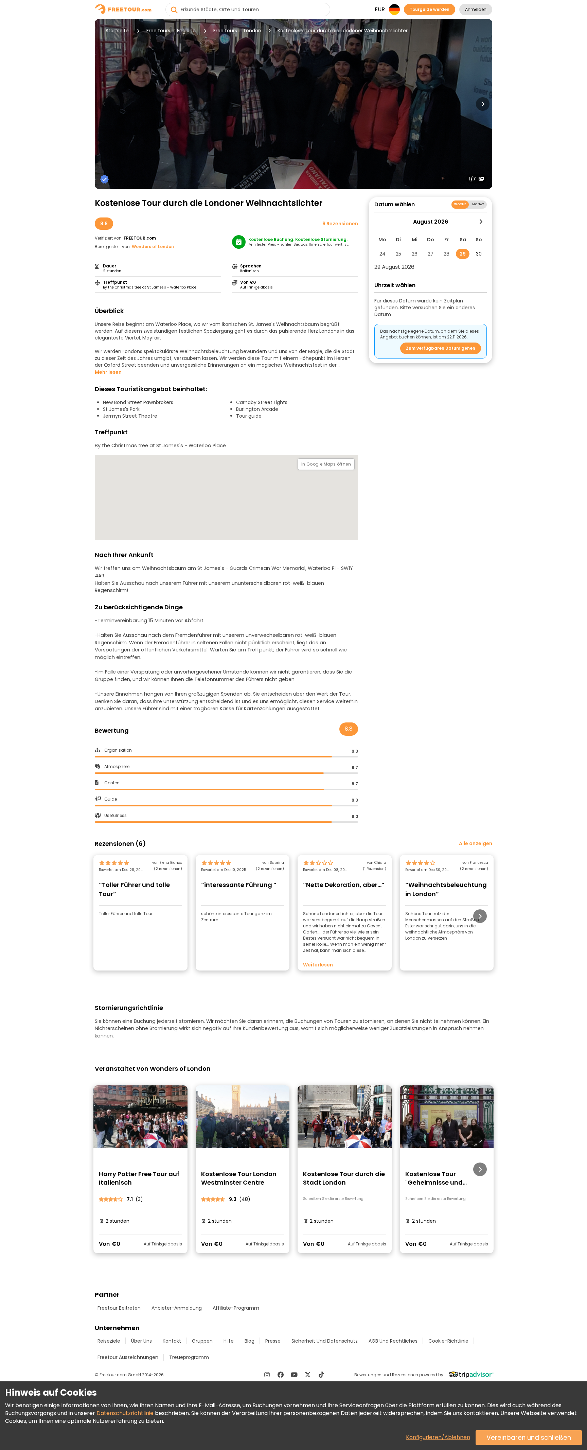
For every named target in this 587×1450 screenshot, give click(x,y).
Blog (249, 1341)
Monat (478, 204)
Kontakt (172, 1341)
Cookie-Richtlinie (448, 1341)
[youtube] (294, 1374)
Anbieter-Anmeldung (177, 1308)
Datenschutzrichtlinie (125, 1413)
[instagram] (267, 1374)
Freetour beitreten (119, 1308)
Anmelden (475, 9)
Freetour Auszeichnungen (127, 1357)
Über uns (141, 1341)
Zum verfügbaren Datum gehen (440, 348)
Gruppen (202, 1341)
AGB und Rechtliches (393, 1341)
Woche (460, 204)
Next (482, 104)
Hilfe (229, 1341)
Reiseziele (108, 1341)
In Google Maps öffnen (326, 464)
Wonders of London (153, 246)
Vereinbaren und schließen (528, 1437)
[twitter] (308, 1374)
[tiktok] (321, 1374)
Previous (104, 104)
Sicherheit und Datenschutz (324, 1341)
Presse (273, 1341)
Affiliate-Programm (236, 1308)
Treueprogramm (189, 1357)
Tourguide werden (429, 9)
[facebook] (281, 1374)
